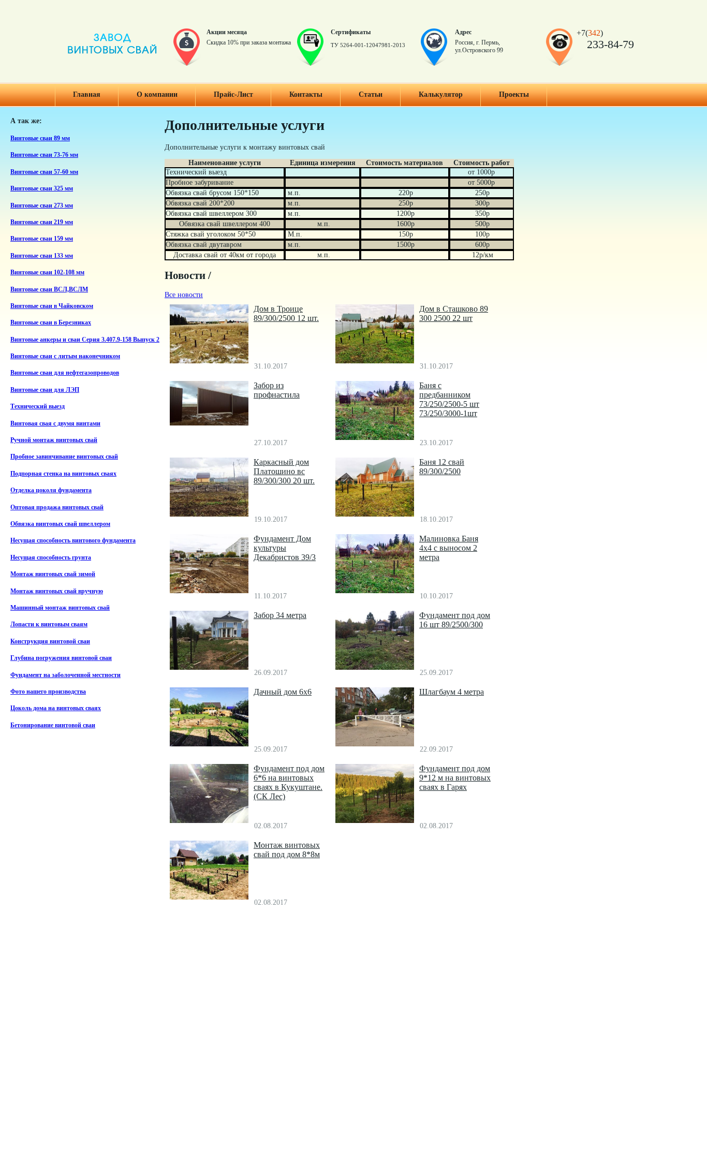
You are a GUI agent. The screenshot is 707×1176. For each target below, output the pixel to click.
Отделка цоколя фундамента (51, 490)
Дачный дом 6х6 (283, 691)
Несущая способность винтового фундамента (73, 540)
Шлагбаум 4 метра (451, 691)
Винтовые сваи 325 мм (41, 188)
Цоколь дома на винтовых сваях (55, 708)
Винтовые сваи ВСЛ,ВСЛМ (49, 289)
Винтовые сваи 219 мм (41, 222)
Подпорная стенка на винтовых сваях (63, 474)
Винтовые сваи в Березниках (50, 322)
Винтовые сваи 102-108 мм (47, 272)
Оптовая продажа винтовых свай (57, 507)
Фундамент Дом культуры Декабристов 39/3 (285, 548)
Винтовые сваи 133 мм (41, 256)
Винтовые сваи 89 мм (40, 138)
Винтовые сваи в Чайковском (51, 306)
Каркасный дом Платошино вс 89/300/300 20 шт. (284, 471)
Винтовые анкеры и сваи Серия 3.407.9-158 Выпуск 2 (84, 339)
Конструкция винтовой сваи (50, 641)
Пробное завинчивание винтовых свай (64, 456)
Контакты (305, 94)
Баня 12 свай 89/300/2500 (441, 467)
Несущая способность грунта (50, 557)
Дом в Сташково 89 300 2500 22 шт (453, 313)
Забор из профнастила (277, 390)
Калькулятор (441, 94)
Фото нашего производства (48, 691)
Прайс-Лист (233, 94)
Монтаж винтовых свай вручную (56, 591)
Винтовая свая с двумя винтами (55, 423)
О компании (157, 94)
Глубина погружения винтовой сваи (61, 658)
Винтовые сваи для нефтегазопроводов (64, 373)
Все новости (184, 295)
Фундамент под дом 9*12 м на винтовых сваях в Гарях (455, 777)
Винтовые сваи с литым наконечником (65, 356)
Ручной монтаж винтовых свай (53, 440)
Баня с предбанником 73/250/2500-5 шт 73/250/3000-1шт (449, 399)
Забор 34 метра (280, 615)
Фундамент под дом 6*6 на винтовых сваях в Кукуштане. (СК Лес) (289, 782)
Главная (86, 94)
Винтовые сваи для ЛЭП (44, 390)
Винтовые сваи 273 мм (41, 205)
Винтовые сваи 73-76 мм (44, 155)
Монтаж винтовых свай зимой (52, 574)
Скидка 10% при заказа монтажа (249, 42)
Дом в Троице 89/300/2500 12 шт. (286, 313)
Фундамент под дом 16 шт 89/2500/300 (454, 620)
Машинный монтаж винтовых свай (60, 608)
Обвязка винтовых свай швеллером (60, 524)
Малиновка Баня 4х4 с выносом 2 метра (448, 548)
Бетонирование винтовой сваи (52, 725)
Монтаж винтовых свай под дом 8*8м (287, 850)
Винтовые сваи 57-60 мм (44, 172)
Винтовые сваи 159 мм (41, 239)
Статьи (370, 94)
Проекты (514, 94)
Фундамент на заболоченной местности (65, 675)
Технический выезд (37, 406)
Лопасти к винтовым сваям (48, 624)
